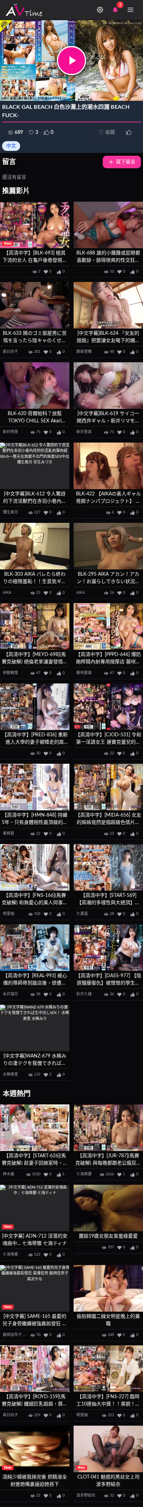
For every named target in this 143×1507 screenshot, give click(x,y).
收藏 (107, 132)
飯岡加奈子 (12, 1335)
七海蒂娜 (84, 1174)
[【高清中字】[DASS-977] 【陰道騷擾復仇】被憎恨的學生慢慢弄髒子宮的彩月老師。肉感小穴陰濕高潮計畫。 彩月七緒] (108, 947)
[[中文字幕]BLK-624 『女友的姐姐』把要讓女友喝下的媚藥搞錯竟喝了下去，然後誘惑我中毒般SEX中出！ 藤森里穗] (108, 305)
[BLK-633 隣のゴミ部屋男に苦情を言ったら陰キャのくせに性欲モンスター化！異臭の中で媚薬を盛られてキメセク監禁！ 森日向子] (34, 305)
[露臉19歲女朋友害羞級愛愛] (108, 1208)
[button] (71, 60)
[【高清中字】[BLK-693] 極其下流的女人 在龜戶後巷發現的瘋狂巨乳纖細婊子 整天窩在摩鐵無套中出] (34, 225)
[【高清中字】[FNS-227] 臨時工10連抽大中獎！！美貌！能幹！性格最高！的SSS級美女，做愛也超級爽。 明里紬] (108, 1368)
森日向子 (10, 352)
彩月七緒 (84, 994)
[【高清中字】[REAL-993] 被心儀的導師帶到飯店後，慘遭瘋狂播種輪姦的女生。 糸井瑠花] (34, 947)
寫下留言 (125, 162)
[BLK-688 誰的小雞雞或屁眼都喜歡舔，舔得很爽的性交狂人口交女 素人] (108, 225)
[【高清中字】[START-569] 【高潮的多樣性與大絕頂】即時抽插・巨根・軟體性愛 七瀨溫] (108, 867)
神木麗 (8, 1174)
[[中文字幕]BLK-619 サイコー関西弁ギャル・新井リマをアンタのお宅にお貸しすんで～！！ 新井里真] (108, 385)
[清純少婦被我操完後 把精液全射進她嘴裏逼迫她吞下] (34, 1449)
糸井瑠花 (10, 994)
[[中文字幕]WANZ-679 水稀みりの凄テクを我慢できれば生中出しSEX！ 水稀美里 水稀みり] (34, 1028)
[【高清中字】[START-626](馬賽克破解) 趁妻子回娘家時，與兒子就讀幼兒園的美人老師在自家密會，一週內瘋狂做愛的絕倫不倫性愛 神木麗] (34, 1127)
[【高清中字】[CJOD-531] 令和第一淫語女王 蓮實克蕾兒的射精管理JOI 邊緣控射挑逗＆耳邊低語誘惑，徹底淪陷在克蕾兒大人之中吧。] (108, 706)
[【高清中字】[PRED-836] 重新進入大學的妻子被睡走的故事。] (34, 706)
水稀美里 (10, 1074)
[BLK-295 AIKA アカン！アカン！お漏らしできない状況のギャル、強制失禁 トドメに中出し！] (108, 546)
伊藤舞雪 (10, 673)
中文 (11, 146)
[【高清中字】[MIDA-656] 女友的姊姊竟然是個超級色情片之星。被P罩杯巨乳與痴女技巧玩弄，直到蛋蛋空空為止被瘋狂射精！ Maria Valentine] (108, 787)
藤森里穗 (84, 352)
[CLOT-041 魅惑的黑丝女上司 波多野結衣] (108, 1449)
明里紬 (8, 914)
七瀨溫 (82, 914)
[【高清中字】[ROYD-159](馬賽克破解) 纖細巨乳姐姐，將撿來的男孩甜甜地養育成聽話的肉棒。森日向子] (34, 1368)
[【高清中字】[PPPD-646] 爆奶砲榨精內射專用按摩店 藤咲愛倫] (108, 626)
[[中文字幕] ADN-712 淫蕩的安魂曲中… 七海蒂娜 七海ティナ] (34, 1208)
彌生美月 (10, 512)
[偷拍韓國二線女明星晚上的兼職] (108, 1288)
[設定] (100, 10)
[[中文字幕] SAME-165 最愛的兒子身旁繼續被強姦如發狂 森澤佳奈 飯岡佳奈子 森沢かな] (34, 1288)
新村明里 (10, 432)
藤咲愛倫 (84, 673)
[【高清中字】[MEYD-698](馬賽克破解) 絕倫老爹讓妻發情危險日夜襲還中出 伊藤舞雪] (34, 626)
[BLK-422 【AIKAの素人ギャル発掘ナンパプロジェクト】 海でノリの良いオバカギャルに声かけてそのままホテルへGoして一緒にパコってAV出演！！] (108, 466)
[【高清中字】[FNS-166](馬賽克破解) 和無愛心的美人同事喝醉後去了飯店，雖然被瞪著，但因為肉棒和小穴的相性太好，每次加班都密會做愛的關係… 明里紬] (34, 867)
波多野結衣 (85, 1495)
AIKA (7, 592)
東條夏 (8, 833)
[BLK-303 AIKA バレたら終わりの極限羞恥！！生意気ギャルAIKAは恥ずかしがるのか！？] (34, 546)
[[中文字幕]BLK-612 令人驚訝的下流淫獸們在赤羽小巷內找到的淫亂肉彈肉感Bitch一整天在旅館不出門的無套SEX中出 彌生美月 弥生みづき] (34, 466)
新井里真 (84, 432)
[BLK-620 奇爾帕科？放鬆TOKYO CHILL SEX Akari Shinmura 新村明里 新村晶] (34, 385)
